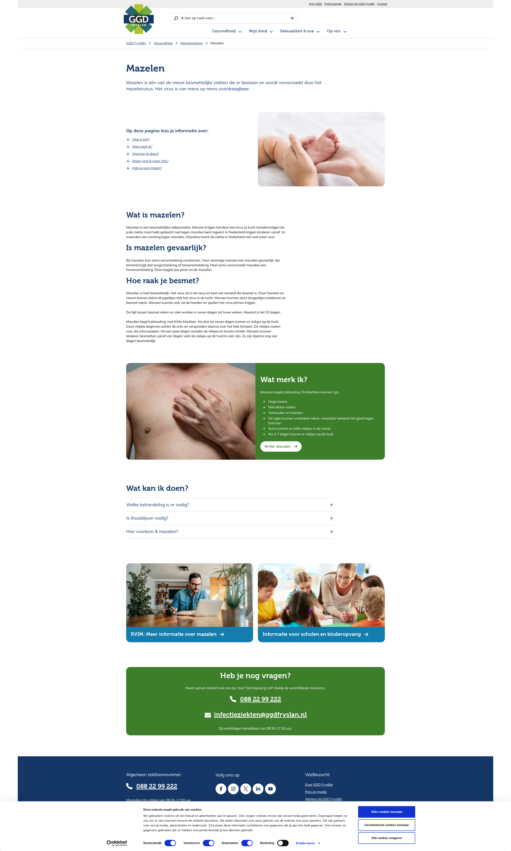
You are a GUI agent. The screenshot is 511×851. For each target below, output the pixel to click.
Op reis (334, 31)
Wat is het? (141, 139)
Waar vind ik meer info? (150, 161)
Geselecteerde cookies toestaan (386, 825)
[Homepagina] (139, 19)
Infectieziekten (191, 43)
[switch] (205, 843)
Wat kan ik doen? (145, 154)
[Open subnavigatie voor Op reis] (345, 31)
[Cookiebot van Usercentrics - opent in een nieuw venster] (116, 843)
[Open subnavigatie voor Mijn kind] (271, 31)
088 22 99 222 (260, 699)
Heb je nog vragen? (147, 168)
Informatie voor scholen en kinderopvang (312, 634)
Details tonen (305, 843)
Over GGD (315, 4)
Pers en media (316, 792)
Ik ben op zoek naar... (198, 18)
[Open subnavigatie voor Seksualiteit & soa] (318, 31)
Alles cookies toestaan (386, 811)
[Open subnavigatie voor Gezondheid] (240, 31)
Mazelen (217, 43)
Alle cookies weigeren (386, 838)
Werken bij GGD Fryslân (359, 4)
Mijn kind (258, 31)
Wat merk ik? (142, 146)
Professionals (333, 4)
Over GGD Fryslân (319, 784)
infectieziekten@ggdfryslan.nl (260, 715)
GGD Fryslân (136, 43)
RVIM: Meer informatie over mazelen (174, 634)
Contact (382, 4)
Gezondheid (224, 31)
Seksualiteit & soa (297, 31)
